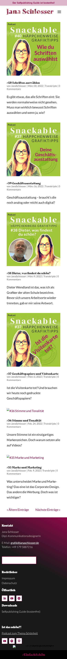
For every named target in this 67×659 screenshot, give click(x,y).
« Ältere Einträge (18, 510)
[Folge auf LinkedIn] (5, 598)
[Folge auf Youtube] (12, 598)
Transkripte (51, 85)
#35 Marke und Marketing (24, 467)
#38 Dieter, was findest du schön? (29, 273)
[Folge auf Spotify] (19, 598)
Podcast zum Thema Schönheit (20, 633)
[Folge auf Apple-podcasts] (19, 641)
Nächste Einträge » (47, 510)
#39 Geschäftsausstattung (24, 183)
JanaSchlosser (18, 85)
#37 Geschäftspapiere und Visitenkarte (32, 373)
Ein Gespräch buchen (19, 560)
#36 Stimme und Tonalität (24, 420)
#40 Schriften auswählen (23, 82)
